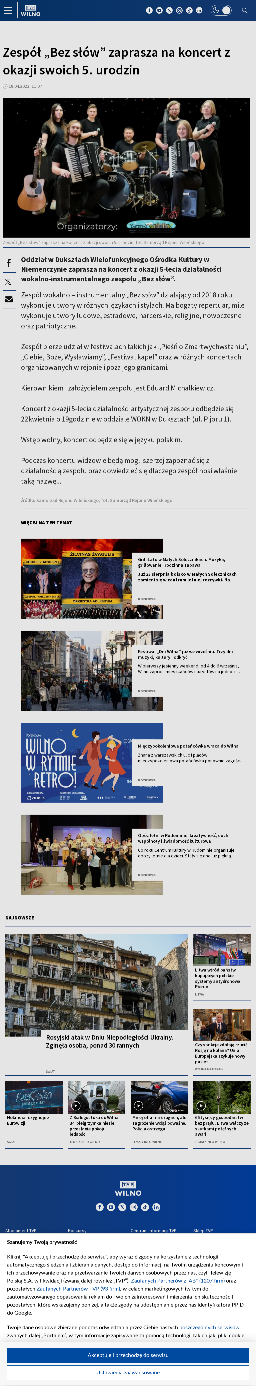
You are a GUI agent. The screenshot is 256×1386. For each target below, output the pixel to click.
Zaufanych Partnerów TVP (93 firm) (78, 1289)
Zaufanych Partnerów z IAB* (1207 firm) (178, 1281)
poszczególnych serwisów (209, 1327)
